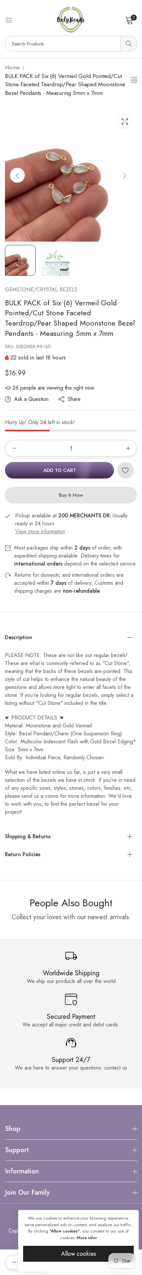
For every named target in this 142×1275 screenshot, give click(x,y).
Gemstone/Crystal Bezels (41, 289)
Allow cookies (78, 1253)
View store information (40, 531)
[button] (124, 175)
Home (12, 67)
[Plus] (128, 448)
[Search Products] (129, 43)
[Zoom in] (124, 121)
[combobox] (71, 43)
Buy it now (71, 495)
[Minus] (14, 448)
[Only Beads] (71, 20)
